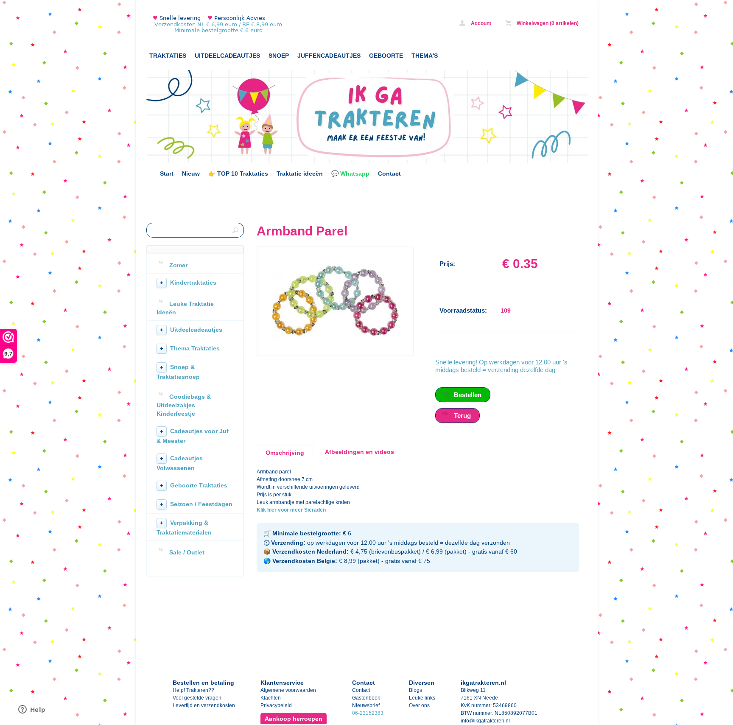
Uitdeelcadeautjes (191, 329)
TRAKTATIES (167, 55)
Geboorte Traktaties (193, 485)
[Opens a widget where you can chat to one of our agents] (31, 710)
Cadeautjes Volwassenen (180, 463)
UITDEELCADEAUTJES (227, 55)
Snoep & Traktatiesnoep (178, 372)
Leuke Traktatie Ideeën (185, 308)
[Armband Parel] (335, 341)
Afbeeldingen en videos (359, 451)
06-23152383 (367, 713)
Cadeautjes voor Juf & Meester (193, 436)
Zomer (178, 265)
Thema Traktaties (190, 348)
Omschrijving (285, 452)
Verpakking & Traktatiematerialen (184, 527)
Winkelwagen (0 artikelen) (547, 23)
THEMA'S (424, 55)
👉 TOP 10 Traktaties (238, 173)
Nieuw (191, 173)
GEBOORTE (386, 55)
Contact (389, 173)
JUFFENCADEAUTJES (329, 55)
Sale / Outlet (186, 552)
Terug (462, 415)
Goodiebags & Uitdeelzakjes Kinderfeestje (184, 405)
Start (166, 173)
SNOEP (279, 55)
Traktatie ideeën (300, 173)
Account (480, 23)
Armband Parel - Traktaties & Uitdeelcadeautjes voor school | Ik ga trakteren (259, 24)
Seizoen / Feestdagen (196, 504)
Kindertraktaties (188, 282)
